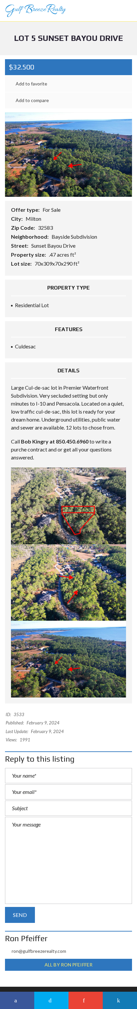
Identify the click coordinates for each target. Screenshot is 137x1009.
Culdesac (25, 346)
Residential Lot (32, 305)
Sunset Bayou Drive (53, 245)
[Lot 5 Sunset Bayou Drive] (68, 154)
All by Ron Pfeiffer (68, 964)
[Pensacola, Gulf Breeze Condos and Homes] (33, 11)
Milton (34, 218)
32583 (46, 227)
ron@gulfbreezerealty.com (39, 951)
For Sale (52, 209)
